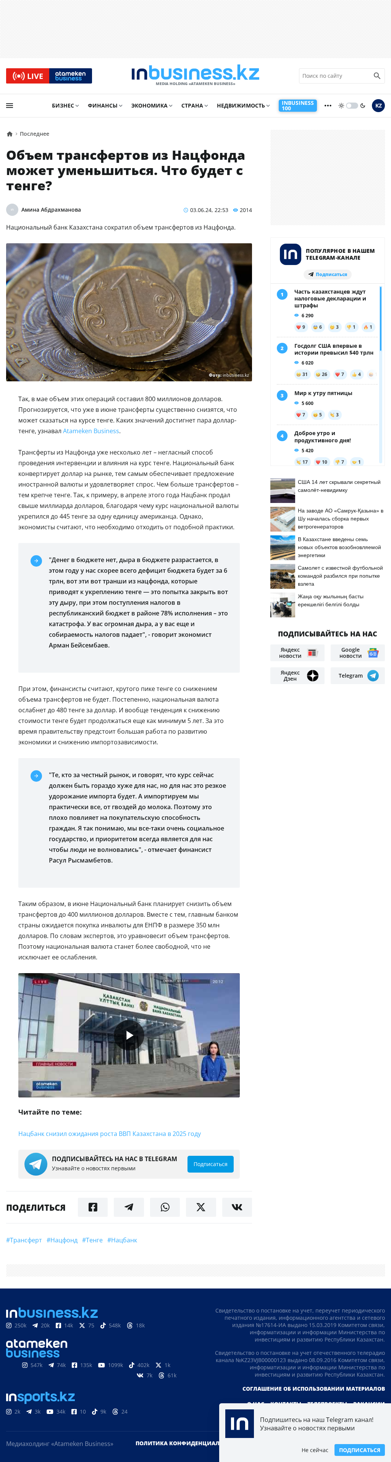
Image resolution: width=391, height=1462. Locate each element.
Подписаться (359, 1450)
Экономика (149, 105)
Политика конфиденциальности (189, 1443)
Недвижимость (241, 105)
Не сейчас (315, 1450)
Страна (192, 105)
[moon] (363, 106)
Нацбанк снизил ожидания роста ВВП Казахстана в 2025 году (109, 1133)
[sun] (341, 106)
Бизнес (63, 105)
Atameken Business (91, 431)
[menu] (9, 105)
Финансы (103, 105)
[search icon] (377, 76)
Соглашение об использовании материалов (313, 1388)
